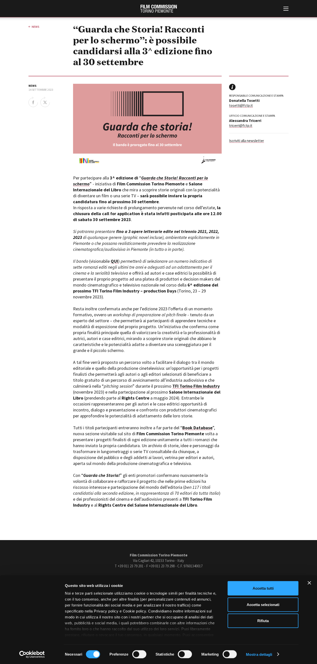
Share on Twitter (45, 102)
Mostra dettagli (259, 654)
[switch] (139, 654)
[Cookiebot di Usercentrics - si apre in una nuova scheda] (32, 654)
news (35, 27)
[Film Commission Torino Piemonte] (158, 9)
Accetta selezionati (263, 604)
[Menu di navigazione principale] (286, 9)
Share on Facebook (33, 102)
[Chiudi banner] (309, 583)
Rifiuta (263, 621)
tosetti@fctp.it (241, 105)
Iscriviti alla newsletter (246, 140)
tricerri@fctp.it (240, 125)
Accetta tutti (263, 588)
